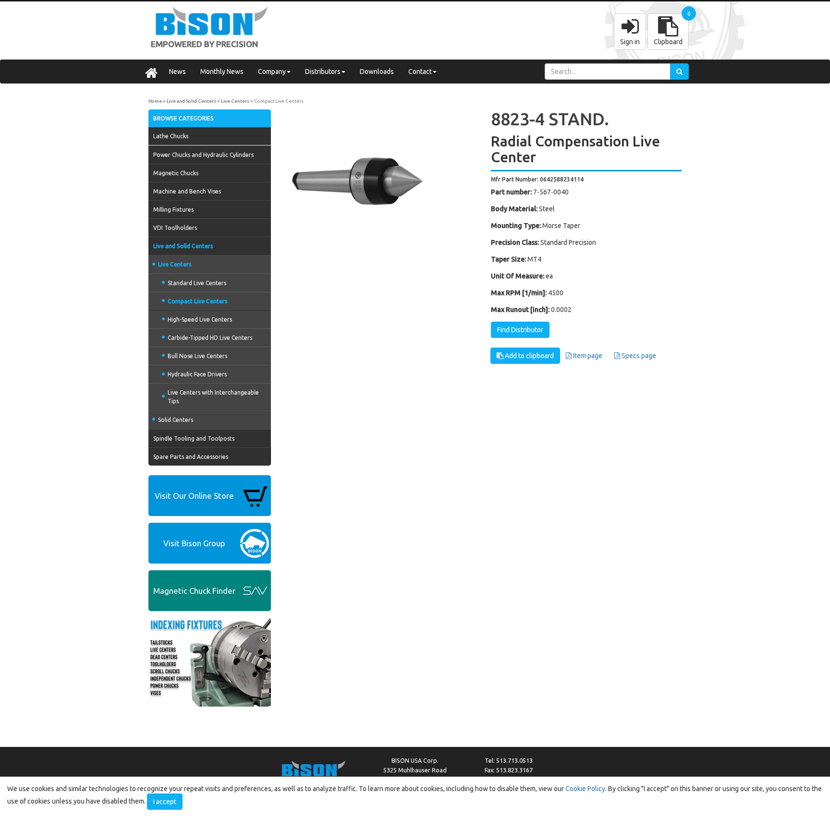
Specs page (638, 356)
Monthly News (222, 71)
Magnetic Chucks (175, 173)
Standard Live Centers (197, 283)
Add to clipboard (528, 356)
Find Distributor (520, 330)
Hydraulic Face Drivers (197, 374)
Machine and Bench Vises (187, 191)
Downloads (377, 71)
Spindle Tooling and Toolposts (193, 438)
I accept (164, 801)
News (177, 71)
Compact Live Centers (279, 101)
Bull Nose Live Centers (197, 356)
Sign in (630, 42)
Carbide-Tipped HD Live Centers (210, 338)
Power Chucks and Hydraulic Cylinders (203, 155)
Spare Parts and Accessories (190, 457)
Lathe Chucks (170, 136)
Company (272, 71)
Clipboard (668, 42)
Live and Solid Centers (191, 101)
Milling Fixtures (173, 209)
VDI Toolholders (175, 228)
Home (155, 101)
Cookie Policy (585, 789)
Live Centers (235, 101)
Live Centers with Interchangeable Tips (213, 396)
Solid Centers (175, 420)
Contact (420, 71)
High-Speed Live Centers (200, 319)
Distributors (323, 71)
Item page (587, 356)
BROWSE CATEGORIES (183, 118)
